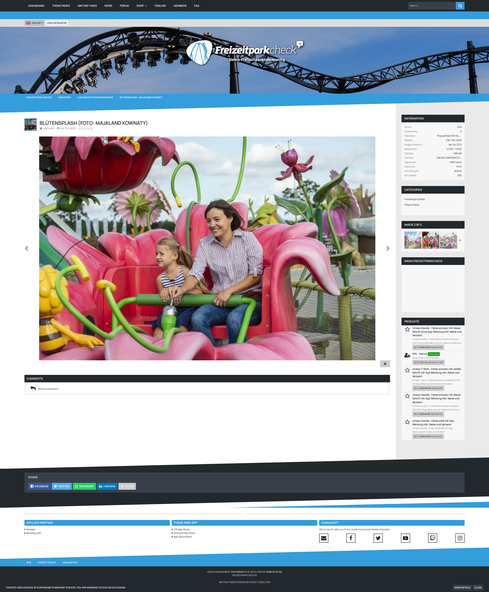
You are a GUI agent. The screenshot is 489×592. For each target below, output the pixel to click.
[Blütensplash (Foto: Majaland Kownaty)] (413, 240)
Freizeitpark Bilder (414, 199)
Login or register (56, 22)
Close (478, 587)
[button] (432, 6)
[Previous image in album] (26, 248)
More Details (462, 587)
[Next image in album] (388, 248)
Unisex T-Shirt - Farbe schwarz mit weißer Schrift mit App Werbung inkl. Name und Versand (436, 372)
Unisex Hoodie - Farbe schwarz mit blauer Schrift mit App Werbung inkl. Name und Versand (436, 398)
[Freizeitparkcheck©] (244, 52)
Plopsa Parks (411, 204)
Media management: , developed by (244, 571)
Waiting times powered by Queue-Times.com (244, 582)
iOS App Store (182, 529)
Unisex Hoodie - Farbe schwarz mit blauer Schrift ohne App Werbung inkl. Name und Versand (437, 331)
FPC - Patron (419, 354)
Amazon (31, 529)
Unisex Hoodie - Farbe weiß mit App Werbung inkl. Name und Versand (433, 422)
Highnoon (49, 128)
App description (183, 536)
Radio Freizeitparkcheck (423, 261)
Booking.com (33, 533)
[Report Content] (385, 363)
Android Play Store (184, 533)
